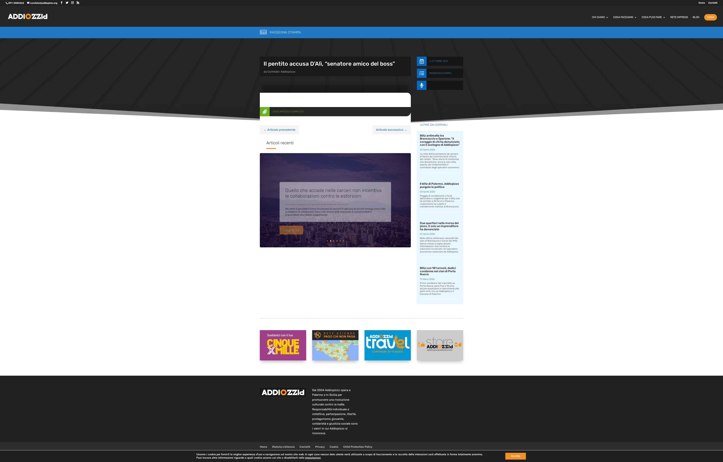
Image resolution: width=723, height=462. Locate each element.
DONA (710, 17)
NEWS (323, 200)
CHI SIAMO (598, 17)
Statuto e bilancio (283, 446)
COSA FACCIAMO (623, 17)
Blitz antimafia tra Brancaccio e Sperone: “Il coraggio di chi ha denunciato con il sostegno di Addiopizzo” (440, 140)
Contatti (712, 3)
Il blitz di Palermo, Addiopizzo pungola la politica (439, 185)
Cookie (334, 446)
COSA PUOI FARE (652, 17)
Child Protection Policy (357, 446)
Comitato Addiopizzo (281, 71)
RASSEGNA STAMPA (440, 73)
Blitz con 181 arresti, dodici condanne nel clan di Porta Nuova (438, 271)
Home (702, 3)
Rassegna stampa (285, 32)
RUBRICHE (332, 200)
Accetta (515, 456)
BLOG (696, 17)
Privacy (320, 446)
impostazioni (313, 458)
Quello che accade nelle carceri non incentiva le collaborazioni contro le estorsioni (333, 188)
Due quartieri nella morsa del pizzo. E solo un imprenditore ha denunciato (439, 226)
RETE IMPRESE (679, 17)
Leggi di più (291, 225)
